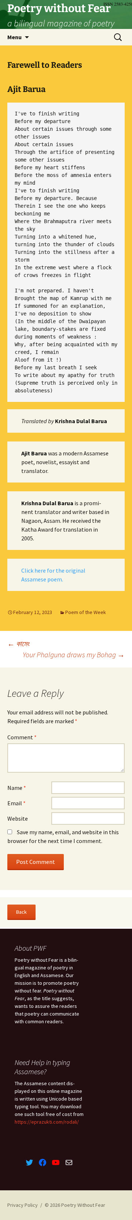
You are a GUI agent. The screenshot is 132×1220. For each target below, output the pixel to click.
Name (16, 787)
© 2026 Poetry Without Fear (75, 1205)
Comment (22, 737)
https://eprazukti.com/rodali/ (47, 1122)
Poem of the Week (85, 612)
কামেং (18, 643)
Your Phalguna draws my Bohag (74, 654)
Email (16, 803)
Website (17, 818)
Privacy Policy (22, 1205)
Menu (14, 37)
